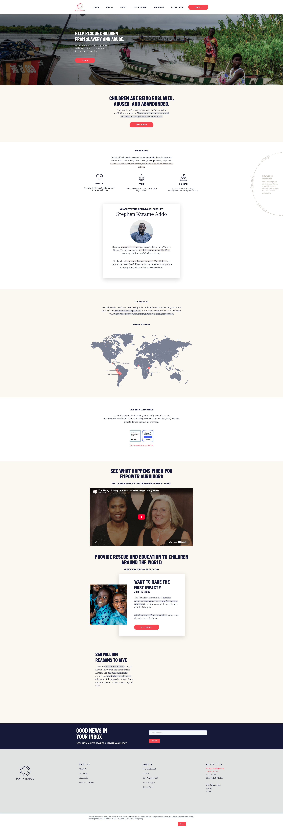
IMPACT (109, 7)
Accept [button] (182, 824)
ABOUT (123, 7)
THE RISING (159, 7)
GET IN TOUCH (177, 7)
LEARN (96, 7)
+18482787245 (212, 772)
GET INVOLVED (140, 7)
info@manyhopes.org (215, 769)
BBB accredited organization (141, 445)
